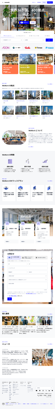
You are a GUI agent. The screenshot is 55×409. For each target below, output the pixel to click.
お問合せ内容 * (11, 275)
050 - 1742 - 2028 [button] (45, 395)
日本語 (38, 387)
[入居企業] (27, 48)
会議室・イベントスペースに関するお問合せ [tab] (28, 258)
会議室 (14, 392)
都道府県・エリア (7, 40)
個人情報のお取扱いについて (31, 293)
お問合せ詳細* (11, 283)
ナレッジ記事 (30, 389)
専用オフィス (15, 384)
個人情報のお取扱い (13, 295)
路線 (27, 40)
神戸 (10, 395)
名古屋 (10, 394)
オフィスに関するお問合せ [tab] (15, 258)
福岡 (10, 399)
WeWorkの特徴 (5, 390)
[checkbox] (7, 295)
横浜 (10, 387)
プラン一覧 (15, 382)
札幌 (10, 390)
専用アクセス (15, 386)
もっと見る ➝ (50, 84)
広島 (10, 397)
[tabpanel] (27, 40)
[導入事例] (10, 320)
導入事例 (29, 385)
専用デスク (15, 387)
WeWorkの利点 (5, 388)
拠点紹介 (29, 387)
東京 (10, 385)
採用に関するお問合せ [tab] (42, 257)
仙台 (10, 392)
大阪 (10, 389)
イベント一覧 (23, 385)
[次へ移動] (52, 64)
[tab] (7, 35)
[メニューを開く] (2, 2)
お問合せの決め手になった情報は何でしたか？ (18, 279)
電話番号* (10, 272)
